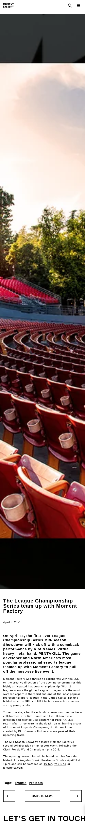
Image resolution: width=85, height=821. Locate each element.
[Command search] (70, 5)
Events (20, 783)
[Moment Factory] (8, 5)
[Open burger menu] (78, 5)
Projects (36, 783)
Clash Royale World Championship (26, 749)
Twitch (48, 764)
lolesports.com (13, 767)
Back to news (42, 796)
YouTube (60, 764)
